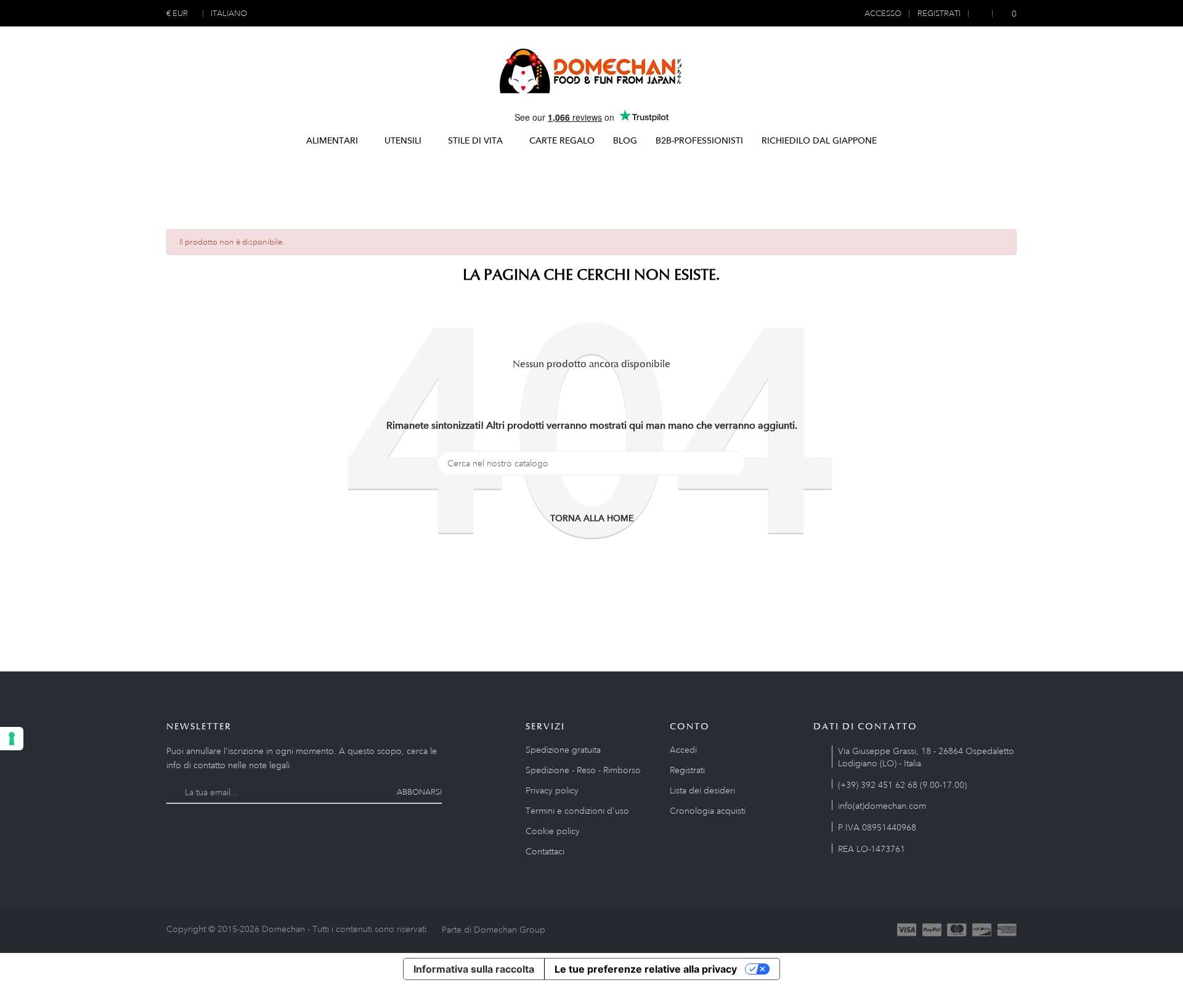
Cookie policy (553, 831)
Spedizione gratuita (563, 749)
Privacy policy (552, 790)
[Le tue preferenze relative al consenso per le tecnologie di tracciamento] (11, 738)
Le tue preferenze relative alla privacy (646, 969)
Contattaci (545, 851)
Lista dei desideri (702, 790)
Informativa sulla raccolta (473, 969)
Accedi (683, 749)
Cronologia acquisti (708, 810)
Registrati (687, 770)
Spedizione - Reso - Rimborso (583, 770)
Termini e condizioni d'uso (577, 810)
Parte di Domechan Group (493, 929)
